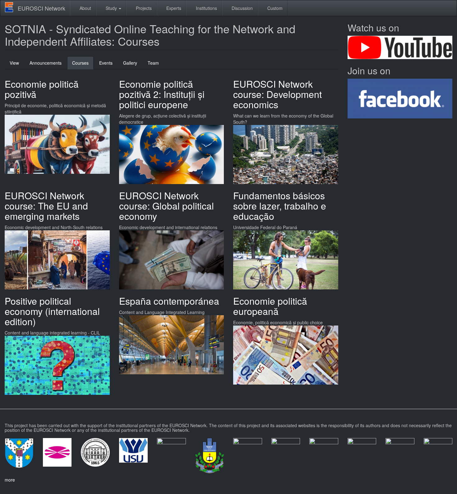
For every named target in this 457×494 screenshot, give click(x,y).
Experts (173, 8)
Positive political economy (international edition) (52, 311)
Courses (83, 64)
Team (153, 63)
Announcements (46, 63)
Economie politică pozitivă (42, 89)
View (14, 63)
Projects (143, 8)
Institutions (206, 8)
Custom (274, 8)
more (10, 480)
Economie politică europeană (270, 306)
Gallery (130, 63)
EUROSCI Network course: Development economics (277, 94)
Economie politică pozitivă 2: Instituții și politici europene (162, 94)
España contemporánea (169, 300)
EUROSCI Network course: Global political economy (166, 206)
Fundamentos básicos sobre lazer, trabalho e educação (279, 206)
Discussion (241, 8)
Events (106, 63)
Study (111, 8)
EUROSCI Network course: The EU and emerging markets (46, 206)
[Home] (11, 7)
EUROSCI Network (41, 8)
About (84, 8)
